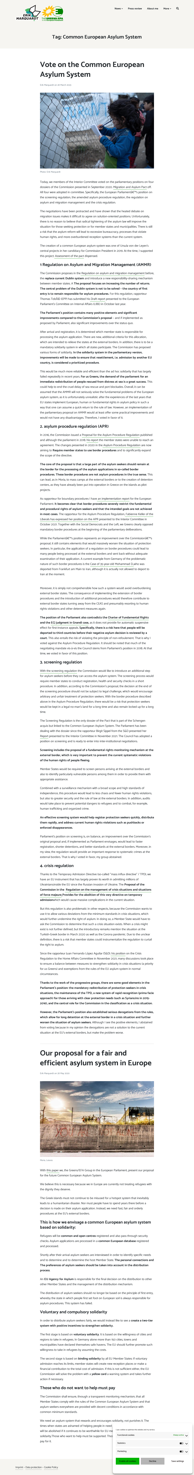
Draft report (97, 299)
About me (152, 8)
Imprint (19, 1467)
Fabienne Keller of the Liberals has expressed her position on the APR (96, 517)
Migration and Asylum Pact (130, 187)
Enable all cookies (127, 1461)
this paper (53, 1170)
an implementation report (113, 498)
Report (44, 736)
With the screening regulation (58, 670)
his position (118, 953)
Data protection (33, 1467)
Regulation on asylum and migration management (113, 273)
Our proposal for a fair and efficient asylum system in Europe (96, 1058)
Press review (135, 8)
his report (92, 440)
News (118, 8)
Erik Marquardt (47, 85)
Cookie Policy (51, 1467)
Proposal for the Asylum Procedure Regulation (111, 435)
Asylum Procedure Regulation (121, 445)
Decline (152, 1461)
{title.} (147, 1468)
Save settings (177, 1461)
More (166, 8)
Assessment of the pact (69, 256)
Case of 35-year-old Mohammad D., (112, 564)
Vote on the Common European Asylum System (92, 70)
